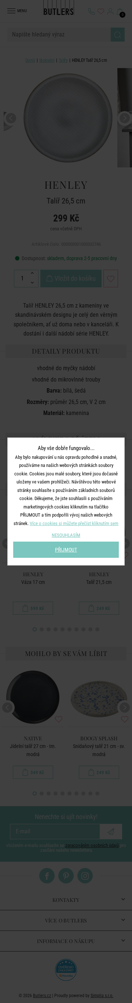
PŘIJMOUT (66, 550)
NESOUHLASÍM (66, 535)
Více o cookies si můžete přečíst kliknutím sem (74, 523)
